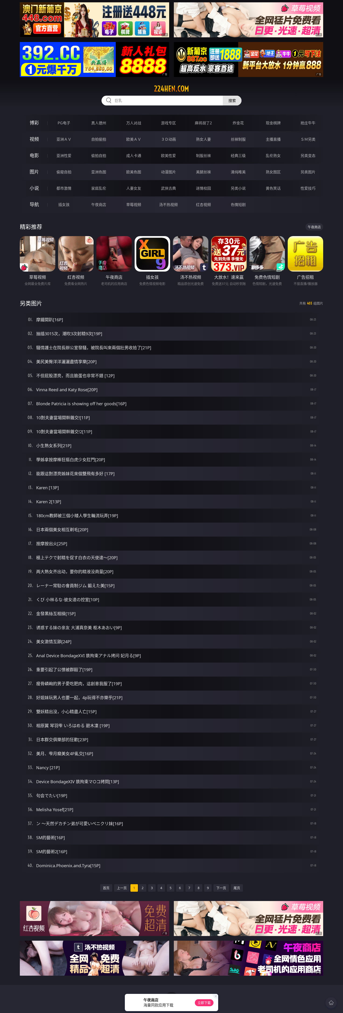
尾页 (237, 888)
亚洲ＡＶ (63, 139)
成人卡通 (133, 155)
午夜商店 (98, 204)
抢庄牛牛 (308, 123)
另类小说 (238, 188)
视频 (34, 139)
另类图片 (308, 172)
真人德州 (98, 123)
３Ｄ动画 (168, 139)
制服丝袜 (203, 155)
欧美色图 (133, 172)
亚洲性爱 (63, 155)
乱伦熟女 (273, 155)
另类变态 (308, 155)
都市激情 (63, 188)
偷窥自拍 (63, 172)
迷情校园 (203, 188)
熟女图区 (273, 172)
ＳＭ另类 (308, 139)
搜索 (232, 100)
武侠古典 (168, 188)
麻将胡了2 (203, 123)
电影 (34, 155)
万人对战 (133, 123)
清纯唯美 (238, 172)
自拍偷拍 (98, 139)
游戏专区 (168, 123)
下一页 (221, 888)
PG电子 (64, 123)
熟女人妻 (203, 139)
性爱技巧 (308, 188)
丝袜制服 (238, 139)
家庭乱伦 (98, 188)
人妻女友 (133, 188)
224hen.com (171, 88)
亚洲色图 (98, 172)
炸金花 (238, 123)
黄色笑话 (273, 188)
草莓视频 (133, 204)
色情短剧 (238, 204)
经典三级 (238, 155)
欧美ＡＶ (133, 139)
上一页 (122, 888)
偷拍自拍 (98, 155)
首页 (106, 888)
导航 (34, 204)
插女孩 (64, 204)
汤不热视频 (168, 204)
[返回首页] (331, 1002)
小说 (34, 188)
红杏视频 (203, 204)
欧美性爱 (168, 155)
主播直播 (273, 139)
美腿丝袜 (203, 172)
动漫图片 (168, 172)
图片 (34, 172)
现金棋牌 (273, 123)
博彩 (34, 123)
